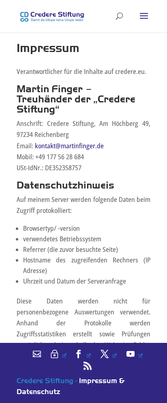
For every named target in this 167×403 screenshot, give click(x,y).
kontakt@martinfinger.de (69, 145)
